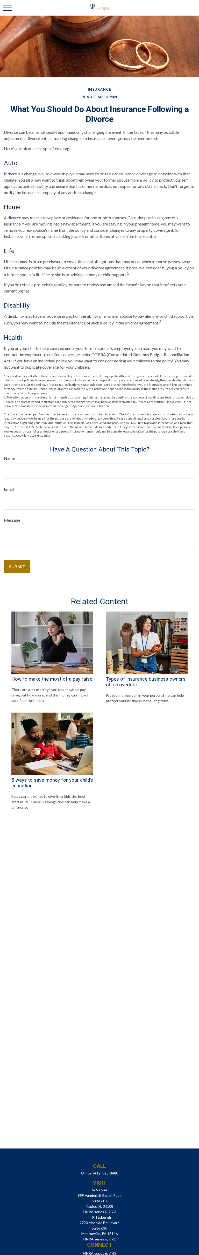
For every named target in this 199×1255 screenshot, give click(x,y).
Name (9, 458)
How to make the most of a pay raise (51, 679)
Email (9, 489)
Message (12, 519)
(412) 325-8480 (105, 1173)
